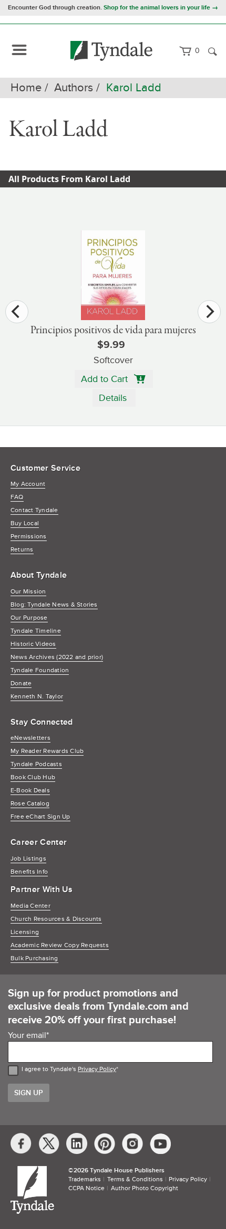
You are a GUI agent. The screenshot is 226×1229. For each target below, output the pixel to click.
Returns (22, 550)
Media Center (30, 906)
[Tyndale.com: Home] (111, 51)
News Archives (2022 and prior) (57, 657)
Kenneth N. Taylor (37, 697)
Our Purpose (29, 618)
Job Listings (28, 859)
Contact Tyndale (34, 510)
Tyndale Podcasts (36, 764)
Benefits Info (29, 872)
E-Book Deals (30, 790)
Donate (21, 683)
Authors (73, 88)
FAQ (17, 497)
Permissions (29, 537)
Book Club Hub (33, 777)
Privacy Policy (97, 1069)
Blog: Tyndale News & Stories (54, 605)
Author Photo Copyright (144, 1188)
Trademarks (84, 1179)
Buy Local (25, 523)
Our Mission (28, 592)
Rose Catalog (30, 804)
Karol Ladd (133, 88)
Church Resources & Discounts (56, 919)
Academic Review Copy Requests (60, 945)
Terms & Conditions (135, 1179)
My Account (28, 484)
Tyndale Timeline (36, 631)
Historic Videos (33, 644)
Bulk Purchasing (34, 958)
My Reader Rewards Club (47, 751)
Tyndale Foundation (40, 670)
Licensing (25, 932)
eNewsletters (30, 738)
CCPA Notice (86, 1188)
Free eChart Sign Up (40, 817)
